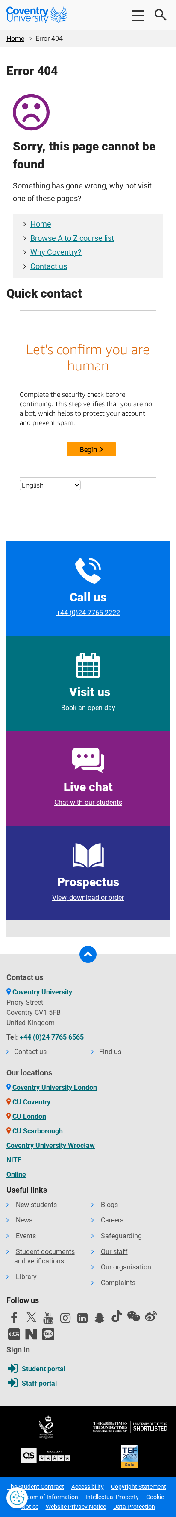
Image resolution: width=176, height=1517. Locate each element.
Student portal (43, 1369)
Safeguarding (121, 1236)
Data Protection (134, 1506)
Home (15, 39)
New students (36, 1205)
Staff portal (39, 1383)
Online (16, 1174)
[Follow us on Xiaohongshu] (14, 1334)
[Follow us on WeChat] (133, 1316)
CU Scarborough (37, 1131)
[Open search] (161, 14)
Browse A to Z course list (72, 238)
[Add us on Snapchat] (99, 1320)
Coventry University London (54, 1088)
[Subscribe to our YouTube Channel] (48, 1320)
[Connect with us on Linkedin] (82, 1320)
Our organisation (126, 1267)
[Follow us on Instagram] (65, 1320)
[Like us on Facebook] (14, 1320)
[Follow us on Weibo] (150, 1316)
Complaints (118, 1283)
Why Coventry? (56, 252)
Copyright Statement (138, 1486)
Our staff (114, 1252)
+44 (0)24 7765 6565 (52, 1037)
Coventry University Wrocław (50, 1145)
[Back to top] (88, 954)
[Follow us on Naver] (31, 1334)
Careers (112, 1220)
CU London (29, 1116)
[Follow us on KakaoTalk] (48, 1334)
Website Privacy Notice (76, 1506)
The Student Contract (35, 1486)
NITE (13, 1160)
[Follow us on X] (31, 1317)
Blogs (109, 1205)
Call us (88, 603)
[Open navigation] (137, 14)
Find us (110, 1052)
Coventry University (42, 992)
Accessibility (87, 1486)
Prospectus (88, 888)
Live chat (88, 793)
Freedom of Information (46, 1497)
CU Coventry (31, 1102)
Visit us (88, 698)
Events (26, 1236)
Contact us (48, 266)
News (24, 1220)
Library (26, 1277)
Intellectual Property (112, 1497)
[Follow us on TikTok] (116, 1316)
